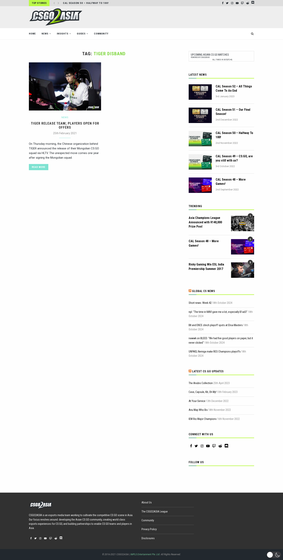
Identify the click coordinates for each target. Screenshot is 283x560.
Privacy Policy (149, 529)
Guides (81, 33)
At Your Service (197, 401)
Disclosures (148, 538)
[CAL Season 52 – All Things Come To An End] (200, 92)
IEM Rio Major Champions (203, 418)
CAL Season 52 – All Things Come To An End (234, 88)
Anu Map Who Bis (198, 409)
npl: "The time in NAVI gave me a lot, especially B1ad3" (218, 311)
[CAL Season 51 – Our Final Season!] (200, 115)
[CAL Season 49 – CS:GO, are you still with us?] (200, 162)
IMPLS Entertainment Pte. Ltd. (145, 554)
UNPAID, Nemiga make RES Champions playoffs (215, 351)
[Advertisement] (184, 16)
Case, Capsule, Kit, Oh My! (202, 391)
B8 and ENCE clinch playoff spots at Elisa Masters (216, 325)
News (45, 33)
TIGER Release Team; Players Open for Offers (65, 125)
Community (101, 33)
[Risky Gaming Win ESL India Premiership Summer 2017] (242, 270)
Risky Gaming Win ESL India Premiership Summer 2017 (206, 266)
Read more (38, 167)
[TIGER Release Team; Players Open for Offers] (65, 86)
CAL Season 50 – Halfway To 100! (86, 3)
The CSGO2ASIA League (155, 511)
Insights (62, 33)
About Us (147, 502)
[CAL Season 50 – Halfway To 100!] (200, 138)
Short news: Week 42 (200, 302)
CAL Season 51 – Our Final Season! (233, 112)
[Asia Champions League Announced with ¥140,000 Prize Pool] (242, 223)
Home (32, 33)
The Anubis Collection (201, 383)
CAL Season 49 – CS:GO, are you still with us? (234, 158)
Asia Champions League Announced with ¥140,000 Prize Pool (205, 222)
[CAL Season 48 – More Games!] (200, 185)
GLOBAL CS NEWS (203, 291)
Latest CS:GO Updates (208, 371)
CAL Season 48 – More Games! (231, 182)
